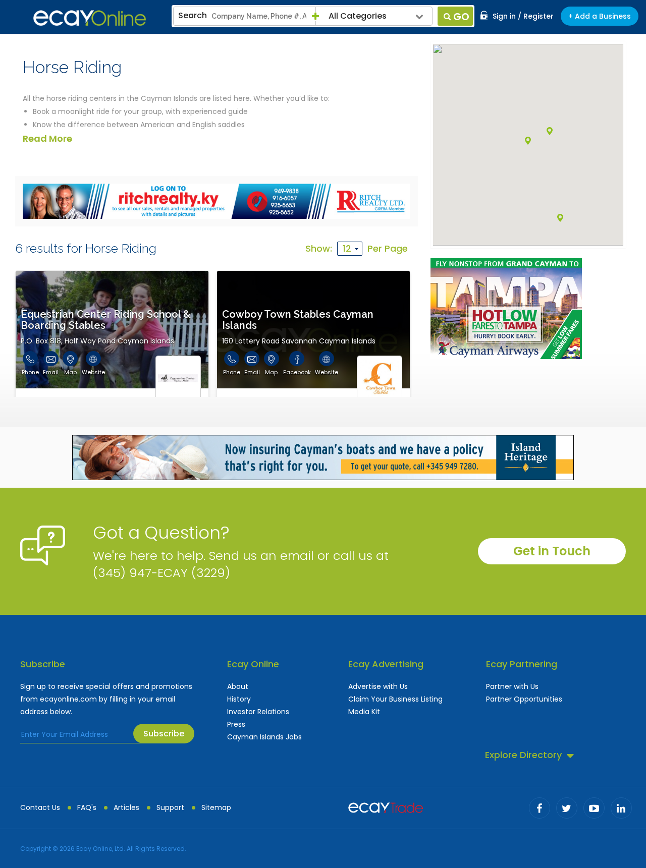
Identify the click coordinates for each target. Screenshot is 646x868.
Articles (126, 807)
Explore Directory (523, 754)
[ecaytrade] (385, 806)
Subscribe (163, 733)
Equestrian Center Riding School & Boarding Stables (106, 319)
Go (461, 17)
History (239, 699)
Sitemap (216, 807)
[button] (560, 218)
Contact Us (40, 807)
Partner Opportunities (524, 699)
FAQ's (86, 807)
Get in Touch (551, 551)
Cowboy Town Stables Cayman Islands (297, 319)
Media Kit (364, 712)
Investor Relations (258, 712)
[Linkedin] (621, 808)
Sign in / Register (523, 16)
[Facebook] (539, 808)
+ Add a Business (599, 16)
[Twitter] (566, 808)
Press (236, 724)
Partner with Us (512, 686)
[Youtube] (594, 808)
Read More (47, 138)
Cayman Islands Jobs (264, 737)
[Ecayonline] (89, 18)
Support (170, 807)
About (237, 686)
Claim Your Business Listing (395, 699)
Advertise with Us (378, 686)
